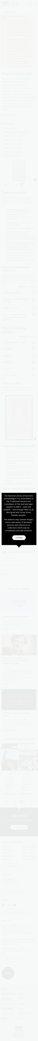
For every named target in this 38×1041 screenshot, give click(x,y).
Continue (19, 538)
